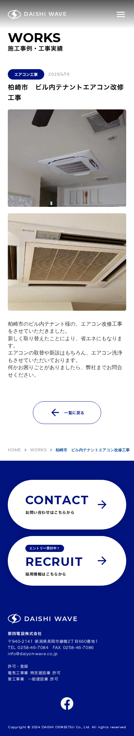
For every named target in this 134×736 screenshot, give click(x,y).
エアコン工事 (26, 74)
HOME (14, 449)
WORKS (38, 449)
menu (120, 14)
